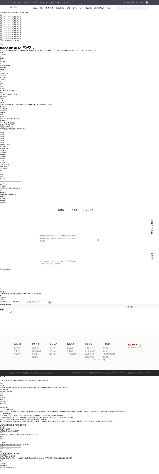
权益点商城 (99, 8)
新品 (35, 8)
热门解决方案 (89, 357)
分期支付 (52, 348)
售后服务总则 (89, 348)
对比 (1, 395)
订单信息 (70, 348)
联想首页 (13, 2)
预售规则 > (3, 96)
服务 (52, 2)
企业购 (34, 2)
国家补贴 (60, 8)
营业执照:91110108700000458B (114, 373)
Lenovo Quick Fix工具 (92, 360)
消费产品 (27, 2)
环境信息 (106, 357)
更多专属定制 (4, 148)
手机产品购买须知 (109, 354)
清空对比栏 (3, 397)
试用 (81, 8)
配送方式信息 (36, 351)
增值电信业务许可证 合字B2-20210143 (137, 373)
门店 (123, 2)
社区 (132, 2)
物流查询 (35, 357)
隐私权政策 (41, 373)
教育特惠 (49, 8)
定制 (41, 8)
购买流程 (17, 348)
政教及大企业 (44, 2)
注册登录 (17, 351)
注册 (137, 2)
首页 (1, 12)
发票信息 (70, 351)
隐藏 (1, 394)
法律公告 (33, 373)
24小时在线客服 (90, 351)
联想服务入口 (89, 354)
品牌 (58, 2)
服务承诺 (106, 348)
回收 (108, 8)
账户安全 (106, 351)
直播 (75, 8)
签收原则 (35, 354)
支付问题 (52, 354)
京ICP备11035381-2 (78, 373)
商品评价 (17, 354)
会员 (128, 2)
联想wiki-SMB (107, 360)
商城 (19, 2)
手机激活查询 (71, 354)
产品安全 (50, 373)
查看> (50, 104)
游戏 (68, 8)
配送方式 (35, 348)
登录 (142, 2)
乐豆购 (89, 8)
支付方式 (52, 351)
